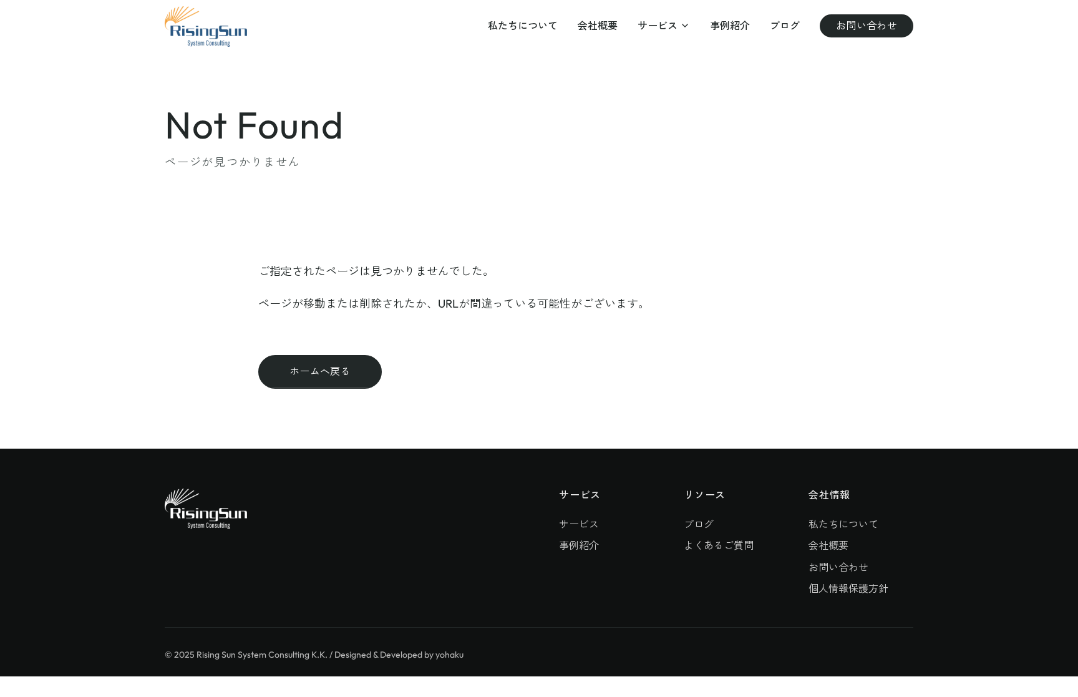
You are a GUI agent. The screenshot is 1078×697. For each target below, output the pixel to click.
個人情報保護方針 (848, 588)
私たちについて (523, 25)
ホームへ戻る (320, 371)
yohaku (449, 654)
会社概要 (598, 25)
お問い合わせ (866, 25)
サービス (657, 25)
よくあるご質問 (719, 545)
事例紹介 (730, 25)
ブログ (785, 25)
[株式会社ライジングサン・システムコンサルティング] (206, 26)
